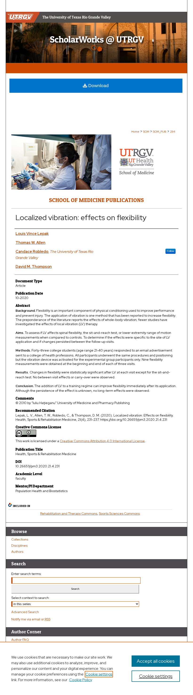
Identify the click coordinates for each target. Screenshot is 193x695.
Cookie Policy (80, 679)
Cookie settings (98, 674)
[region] (96, 668)
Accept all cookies (156, 661)
